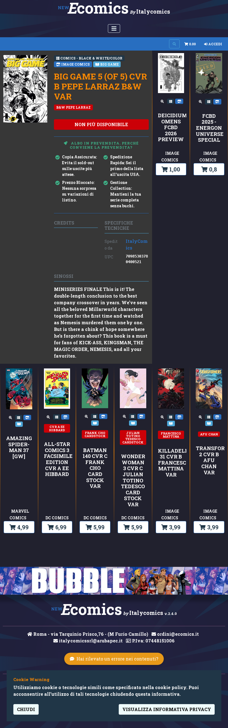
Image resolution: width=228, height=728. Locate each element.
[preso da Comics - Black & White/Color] (171, 101)
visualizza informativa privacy (166, 709)
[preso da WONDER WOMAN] (133, 422)
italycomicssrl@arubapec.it (90, 641)
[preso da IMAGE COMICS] (179, 101)
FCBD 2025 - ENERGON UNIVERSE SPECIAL (209, 128)
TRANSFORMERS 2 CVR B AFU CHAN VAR (209, 460)
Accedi (214, 44)
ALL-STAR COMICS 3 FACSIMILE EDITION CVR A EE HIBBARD (57, 459)
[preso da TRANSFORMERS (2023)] (209, 423)
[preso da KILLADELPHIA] (171, 423)
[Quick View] (163, 101)
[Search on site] (174, 43)
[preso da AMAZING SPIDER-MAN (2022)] (19, 423)
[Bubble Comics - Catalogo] (114, 581)
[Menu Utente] (114, 28)
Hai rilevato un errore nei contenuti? (117, 659)
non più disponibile (101, 124)
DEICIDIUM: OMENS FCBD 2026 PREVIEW (171, 128)
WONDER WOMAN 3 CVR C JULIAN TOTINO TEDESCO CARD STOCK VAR (133, 480)
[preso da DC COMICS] (65, 416)
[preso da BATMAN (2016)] (95, 422)
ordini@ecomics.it (177, 634)
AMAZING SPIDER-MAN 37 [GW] (19, 447)
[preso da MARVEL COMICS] (27, 417)
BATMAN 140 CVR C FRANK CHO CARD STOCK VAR (95, 468)
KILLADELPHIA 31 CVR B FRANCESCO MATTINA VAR (171, 463)
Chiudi (26, 709)
